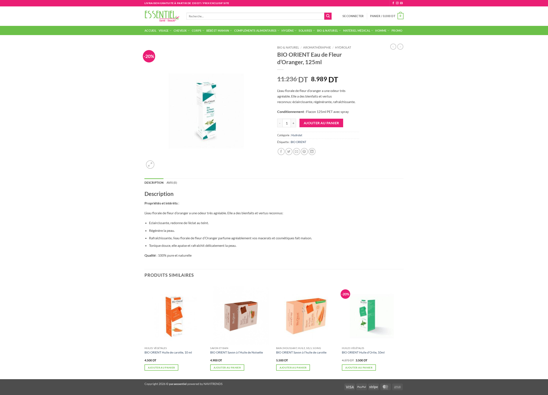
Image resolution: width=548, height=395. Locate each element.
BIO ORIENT (298, 142)
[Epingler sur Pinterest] (304, 151)
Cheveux (180, 30)
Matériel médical (356, 30)
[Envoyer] (328, 16)
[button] (353, 16)
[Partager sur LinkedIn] (312, 151)
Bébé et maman (217, 30)
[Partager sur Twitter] (288, 151)
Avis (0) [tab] (172, 182)
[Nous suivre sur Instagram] (397, 3)
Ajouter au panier (321, 123)
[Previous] (144, 331)
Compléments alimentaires (255, 30)
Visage (164, 30)
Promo (397, 30)
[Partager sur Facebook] (281, 151)
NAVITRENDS (213, 384)
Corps (196, 30)
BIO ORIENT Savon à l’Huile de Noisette (236, 352)
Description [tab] (154, 182)
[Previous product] (400, 47)
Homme (380, 30)
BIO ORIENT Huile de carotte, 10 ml (168, 352)
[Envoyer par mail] (296, 151)
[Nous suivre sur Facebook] (393, 3)
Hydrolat (343, 47)
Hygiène (287, 30)
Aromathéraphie (317, 47)
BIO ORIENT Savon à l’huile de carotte (301, 352)
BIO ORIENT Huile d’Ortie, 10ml (363, 352)
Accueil (150, 30)
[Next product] (393, 47)
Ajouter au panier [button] (161, 367)
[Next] (403, 331)
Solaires (305, 30)
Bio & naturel (327, 30)
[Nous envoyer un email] (401, 3)
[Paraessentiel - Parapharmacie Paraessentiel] (162, 16)
